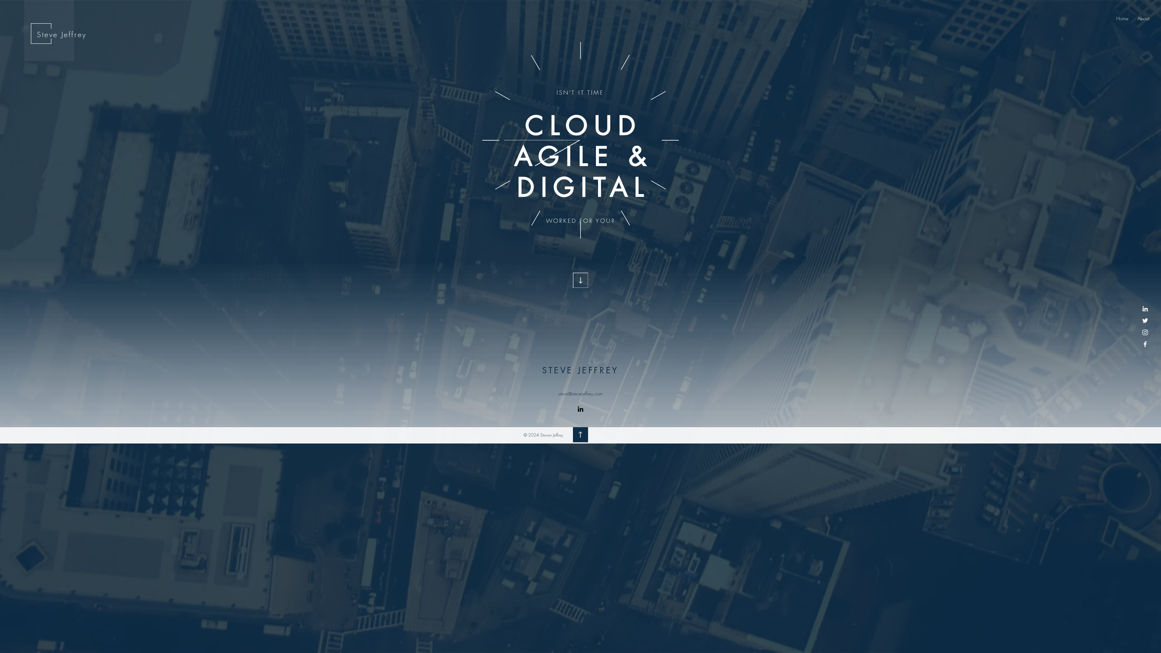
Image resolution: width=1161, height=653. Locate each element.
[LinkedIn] (1145, 309)
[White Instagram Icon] (1145, 332)
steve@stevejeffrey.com (580, 394)
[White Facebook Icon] (1145, 344)
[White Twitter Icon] (1145, 320)
